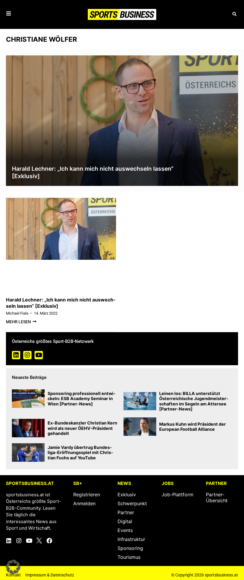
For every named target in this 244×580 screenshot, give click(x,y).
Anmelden (84, 503)
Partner (126, 512)
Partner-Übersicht (217, 497)
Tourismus (129, 557)
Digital (125, 521)
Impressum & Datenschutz (49, 575)
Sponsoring (130, 548)
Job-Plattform (177, 494)
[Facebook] (49, 540)
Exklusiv (127, 494)
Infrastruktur (131, 539)
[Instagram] (27, 355)
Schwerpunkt (132, 503)
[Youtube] (39, 355)
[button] (234, 14)
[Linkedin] (16, 355)
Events (125, 530)
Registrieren (86, 494)
